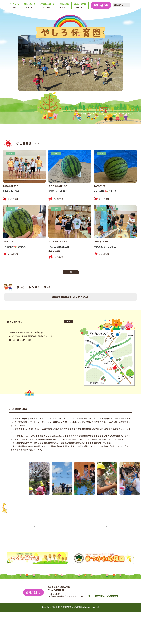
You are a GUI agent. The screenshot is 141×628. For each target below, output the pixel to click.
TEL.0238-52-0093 (103, 596)
